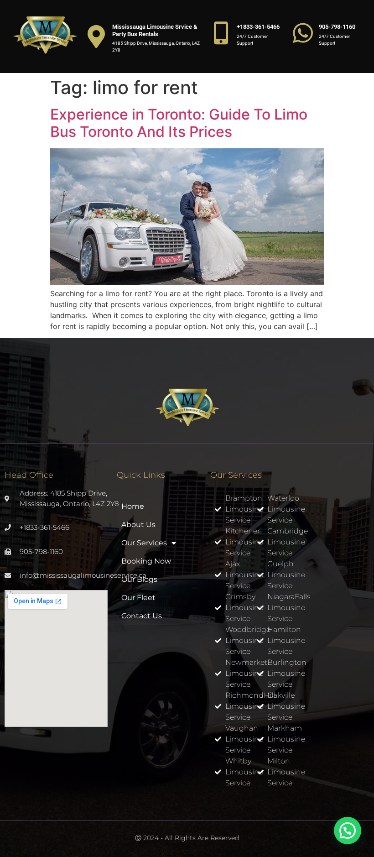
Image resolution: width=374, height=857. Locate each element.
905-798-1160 (337, 26)
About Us (138, 524)
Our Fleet (138, 597)
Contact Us (141, 615)
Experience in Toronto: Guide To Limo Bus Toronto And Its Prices (178, 123)
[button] (347, 830)
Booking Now (146, 561)
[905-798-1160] (302, 32)
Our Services (144, 542)
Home (132, 506)
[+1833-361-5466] (220, 32)
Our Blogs (139, 579)
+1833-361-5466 (258, 26)
